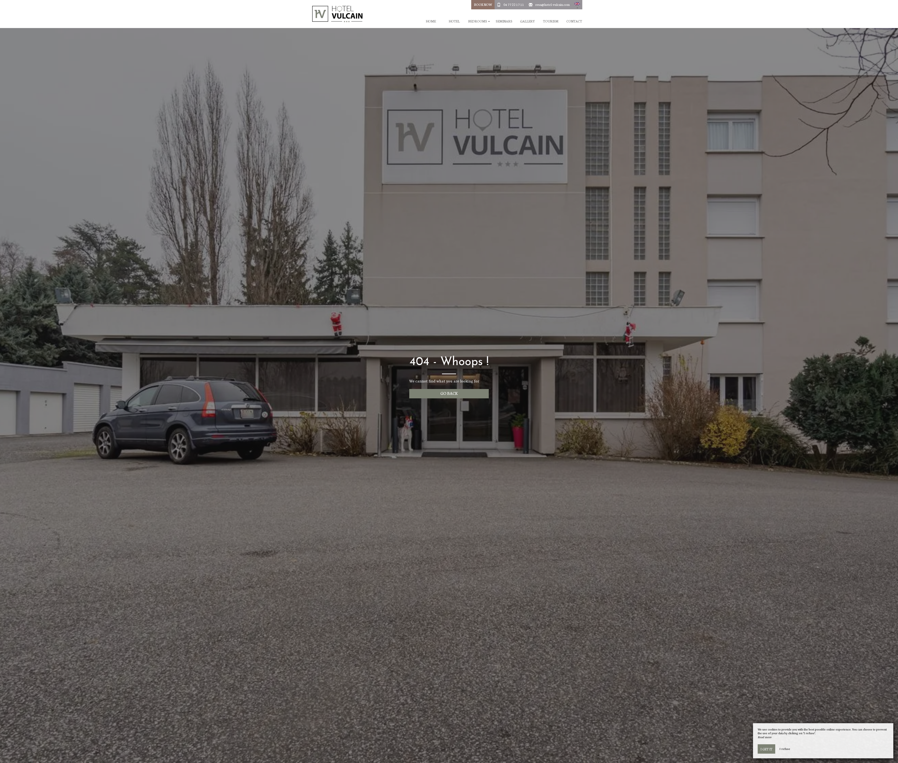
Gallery (527, 21)
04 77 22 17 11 (513, 4)
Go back (449, 393)
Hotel (454, 21)
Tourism (550, 21)
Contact (574, 21)
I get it (766, 749)
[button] (577, 4)
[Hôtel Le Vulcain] (335, 14)
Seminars (504, 21)
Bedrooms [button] (478, 21)
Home (431, 21)
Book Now (483, 4)
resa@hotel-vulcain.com (552, 4)
